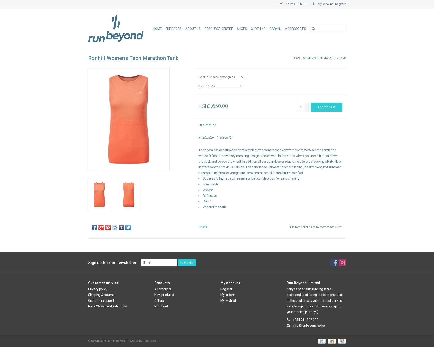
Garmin (275, 29)
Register (226, 289)
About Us (193, 29)
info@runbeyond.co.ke (309, 325)
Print (339, 227)
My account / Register (331, 4)
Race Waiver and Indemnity (107, 306)
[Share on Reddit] (114, 227)
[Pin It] (108, 227)
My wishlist (228, 300)
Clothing (258, 29)
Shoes (242, 29)
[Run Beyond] (116, 28)
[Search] (313, 29)
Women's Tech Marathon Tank (324, 58)
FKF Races (174, 29)
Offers (159, 300)
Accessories (295, 29)
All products (162, 289)
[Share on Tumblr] (121, 227)
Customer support (101, 300)
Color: (203, 77)
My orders (227, 295)
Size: (202, 86)
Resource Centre (219, 29)
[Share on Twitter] (128, 227)
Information (207, 125)
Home (157, 29)
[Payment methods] (321, 341)
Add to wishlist (299, 227)
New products (164, 295)
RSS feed (161, 306)
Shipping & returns (101, 295)
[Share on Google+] (101, 227)
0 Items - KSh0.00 (296, 4)
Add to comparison (323, 227)
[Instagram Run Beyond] (342, 262)
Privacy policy (97, 289)
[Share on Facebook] (94, 227)
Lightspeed (149, 340)
